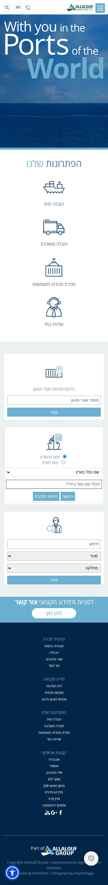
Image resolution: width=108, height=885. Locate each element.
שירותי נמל (54, 739)
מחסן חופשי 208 (54, 785)
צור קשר (54, 665)
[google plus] (54, 812)
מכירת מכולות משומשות (54, 732)
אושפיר (54, 766)
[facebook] (60, 812)
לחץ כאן (54, 613)
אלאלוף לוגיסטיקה (54, 805)
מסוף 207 (54, 779)
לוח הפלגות (54, 686)
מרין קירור (54, 798)
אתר (54, 412)
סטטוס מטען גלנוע (54, 699)
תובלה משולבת (54, 726)
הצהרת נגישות (54, 646)
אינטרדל (54, 759)
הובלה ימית (54, 719)
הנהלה (54, 652)
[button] (12, 872)
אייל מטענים (54, 772)
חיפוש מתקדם (46, 496)
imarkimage (84, 873)
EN (18, 7)
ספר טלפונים (54, 659)
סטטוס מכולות (54, 692)
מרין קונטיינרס (54, 792)
